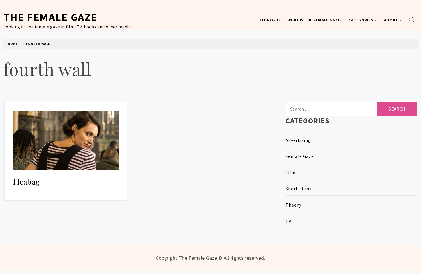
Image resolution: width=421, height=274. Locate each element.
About (391, 20)
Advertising (298, 140)
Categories (361, 20)
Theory (293, 205)
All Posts (270, 20)
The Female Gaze (50, 17)
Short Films (299, 188)
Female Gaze (300, 156)
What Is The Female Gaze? (315, 20)
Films (292, 172)
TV (288, 221)
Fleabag (26, 182)
